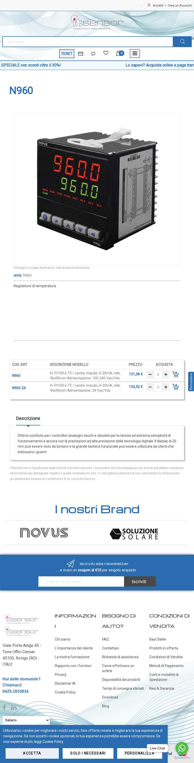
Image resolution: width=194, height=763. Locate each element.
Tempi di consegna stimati (123, 688)
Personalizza (140, 753)
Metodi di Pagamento (166, 666)
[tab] (28, 420)
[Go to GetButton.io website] (182, 757)
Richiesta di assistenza (120, 657)
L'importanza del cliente (74, 648)
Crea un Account (180, 5)
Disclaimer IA (65, 683)
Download (110, 697)
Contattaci (110, 648)
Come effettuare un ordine (118, 668)
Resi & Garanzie (161, 688)
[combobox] (87, 42)
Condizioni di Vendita (166, 657)
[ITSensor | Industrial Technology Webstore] (97, 22)
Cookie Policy (65, 692)
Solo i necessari (88, 753)
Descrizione (28, 418)
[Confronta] (93, 54)
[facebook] (6, 708)
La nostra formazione (72, 657)
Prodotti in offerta (163, 648)
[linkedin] (14, 708)
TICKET (66, 54)
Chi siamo (62, 639)
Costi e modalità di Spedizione (164, 677)
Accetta (32, 753)
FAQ (105, 639)
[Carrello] (118, 53)
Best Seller (157, 639)
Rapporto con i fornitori (73, 666)
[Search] (182, 42)
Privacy (60, 675)
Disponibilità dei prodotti (121, 680)
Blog (105, 706)
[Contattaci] (80, 54)
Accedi (158, 5)
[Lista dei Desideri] (106, 54)
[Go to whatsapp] (182, 748)
